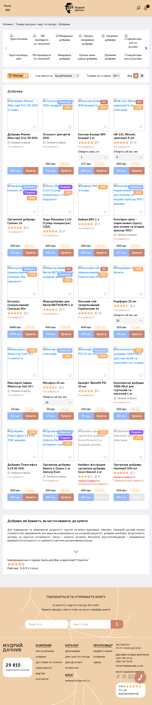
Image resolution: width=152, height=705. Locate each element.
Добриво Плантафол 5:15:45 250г (22, 466)
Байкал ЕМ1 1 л (88, 219)
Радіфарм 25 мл (125, 301)
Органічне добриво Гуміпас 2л (21, 221)
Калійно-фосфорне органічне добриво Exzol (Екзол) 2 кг (91, 468)
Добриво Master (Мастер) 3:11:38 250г (22, 136)
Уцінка (97, 662)
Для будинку (72, 651)
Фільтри (19, 75)
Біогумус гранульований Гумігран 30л (18, 305)
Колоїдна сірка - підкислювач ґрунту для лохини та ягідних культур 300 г (129, 225)
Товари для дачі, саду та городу (36, 24)
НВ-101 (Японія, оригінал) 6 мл (125, 136)
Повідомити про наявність (93, 484)
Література (71, 668)
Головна (8, 24)
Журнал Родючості (77, 681)
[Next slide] (145, 48)
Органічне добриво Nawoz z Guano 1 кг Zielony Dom (57, 468)
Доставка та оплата (49, 662)
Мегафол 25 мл (53, 383)
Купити (31, 170)
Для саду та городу (77, 657)
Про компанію (45, 651)
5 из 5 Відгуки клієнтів (129, 690)
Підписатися (117, 624)
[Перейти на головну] (75, 8)
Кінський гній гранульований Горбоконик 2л (88, 305)
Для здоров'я (73, 662)
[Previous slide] (6, 48)
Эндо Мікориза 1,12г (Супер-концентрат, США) (57, 223)
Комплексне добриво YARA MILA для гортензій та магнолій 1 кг (129, 388)
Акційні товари (102, 651)
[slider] (85, 142)
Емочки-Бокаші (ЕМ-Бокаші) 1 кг (92, 136)
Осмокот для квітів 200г (56, 136)
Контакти (42, 679)
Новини (41, 657)
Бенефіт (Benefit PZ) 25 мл (92, 384)
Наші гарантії (44, 668)
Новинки (99, 657)
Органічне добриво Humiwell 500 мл (127, 466)
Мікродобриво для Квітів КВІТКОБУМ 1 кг (58, 303)
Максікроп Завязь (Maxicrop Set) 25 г (20, 384)
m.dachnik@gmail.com (129, 666)
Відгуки (40, 673)
